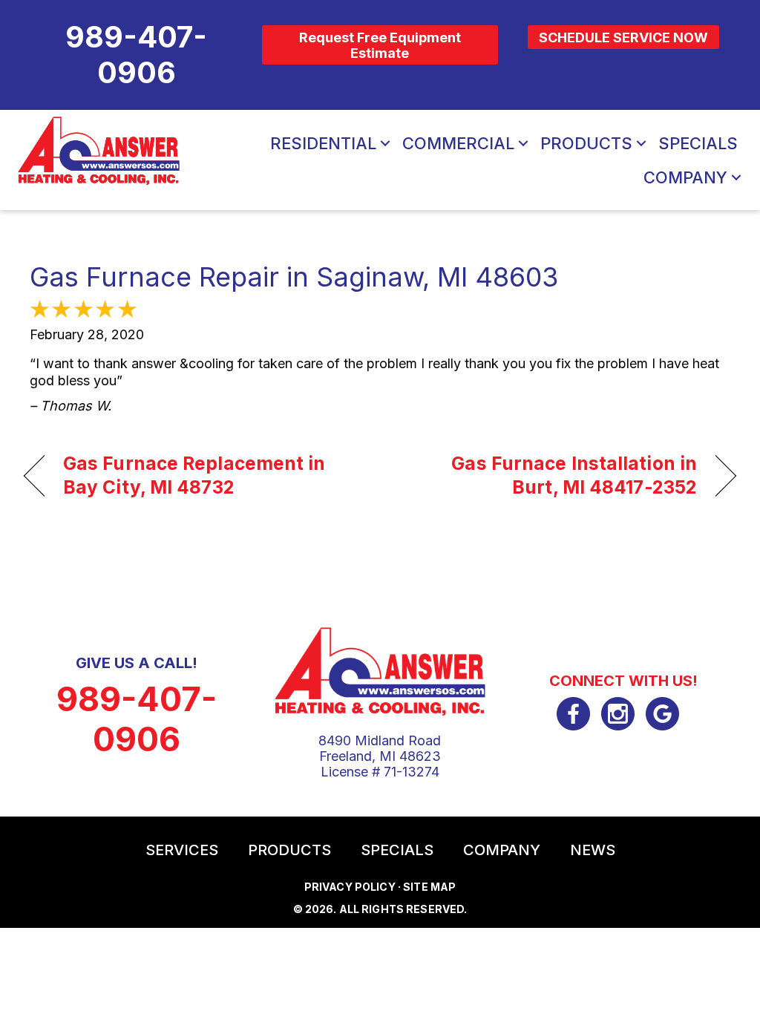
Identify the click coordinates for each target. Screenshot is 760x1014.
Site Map (429, 886)
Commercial (458, 143)
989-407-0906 (136, 718)
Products (586, 143)
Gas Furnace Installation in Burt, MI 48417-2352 (549, 475)
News (592, 850)
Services (181, 850)
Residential (323, 143)
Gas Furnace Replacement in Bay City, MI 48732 (194, 475)
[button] (385, 143)
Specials (698, 143)
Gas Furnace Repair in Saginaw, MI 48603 (294, 277)
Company (685, 177)
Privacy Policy (350, 886)
